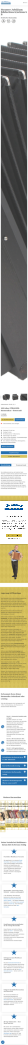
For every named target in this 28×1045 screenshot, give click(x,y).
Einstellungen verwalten (14, 538)
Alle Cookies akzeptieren (14, 535)
